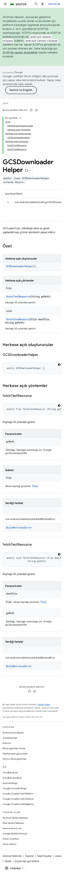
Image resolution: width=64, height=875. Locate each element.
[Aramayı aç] (36, 4)
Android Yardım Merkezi (15, 817)
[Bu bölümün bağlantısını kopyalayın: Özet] (15, 246)
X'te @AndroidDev (12, 777)
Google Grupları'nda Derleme (18, 798)
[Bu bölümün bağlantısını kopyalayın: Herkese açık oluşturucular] (56, 345)
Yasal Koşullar (44, 856)
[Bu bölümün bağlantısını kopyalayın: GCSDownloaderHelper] (41, 355)
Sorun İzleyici (9, 844)
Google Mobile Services (15, 833)
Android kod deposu (13, 732)
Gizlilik (8, 861)
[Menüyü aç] (5, 4)
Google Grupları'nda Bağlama (18, 804)
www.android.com (12, 828)
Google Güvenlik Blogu (15, 788)
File (35, 486)
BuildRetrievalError (19, 527)
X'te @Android (10, 772)
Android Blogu (10, 783)
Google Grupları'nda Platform (18, 793)
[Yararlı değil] (36, 110)
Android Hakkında (12, 856)
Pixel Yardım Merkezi (13, 823)
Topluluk (29, 856)
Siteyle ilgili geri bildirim (27, 861)
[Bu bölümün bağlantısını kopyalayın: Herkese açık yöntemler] (51, 386)
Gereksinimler (10, 737)
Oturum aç (54, 3)
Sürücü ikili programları (14, 758)
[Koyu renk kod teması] (59, 365)
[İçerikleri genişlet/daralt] (20, 118)
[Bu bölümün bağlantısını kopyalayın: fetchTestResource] (35, 396)
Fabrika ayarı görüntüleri (15, 753)
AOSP (5, 103)
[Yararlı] (31, 110)
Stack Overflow (11, 838)
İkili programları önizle (14, 748)
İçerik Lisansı (44, 704)
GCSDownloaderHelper (19, 266)
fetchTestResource (18, 296)
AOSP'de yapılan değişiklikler (20, 52)
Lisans (58, 856)
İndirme (7, 743)
